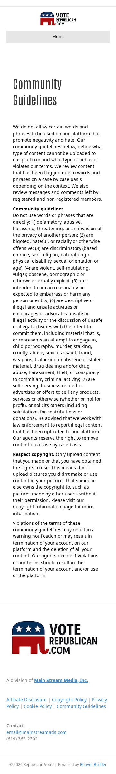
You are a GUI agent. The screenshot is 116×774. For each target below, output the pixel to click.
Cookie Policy (38, 706)
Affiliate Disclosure (26, 700)
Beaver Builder (93, 764)
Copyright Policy (69, 700)
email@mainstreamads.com (36, 732)
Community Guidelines (81, 706)
